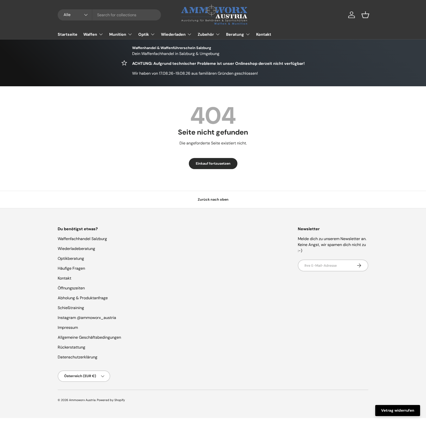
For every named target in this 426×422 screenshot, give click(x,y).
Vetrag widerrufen (397, 410)
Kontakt (263, 34)
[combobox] (109, 14)
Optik (143, 34)
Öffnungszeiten (71, 288)
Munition (117, 34)
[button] (365, 14)
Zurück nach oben (213, 199)
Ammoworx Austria (82, 400)
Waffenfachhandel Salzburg (82, 238)
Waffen (90, 34)
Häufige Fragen (71, 268)
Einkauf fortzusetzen (213, 163)
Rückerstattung (71, 347)
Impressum (68, 327)
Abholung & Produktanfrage (83, 297)
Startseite (67, 34)
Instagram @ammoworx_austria (87, 317)
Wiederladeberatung (76, 248)
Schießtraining (71, 307)
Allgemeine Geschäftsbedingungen (89, 337)
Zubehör (206, 34)
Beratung (235, 34)
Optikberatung (71, 258)
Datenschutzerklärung (77, 357)
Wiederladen (173, 34)
